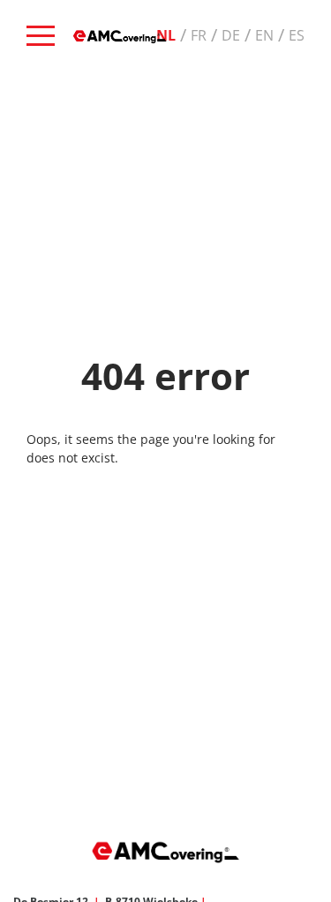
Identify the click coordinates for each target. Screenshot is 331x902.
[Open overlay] (40, 36)
